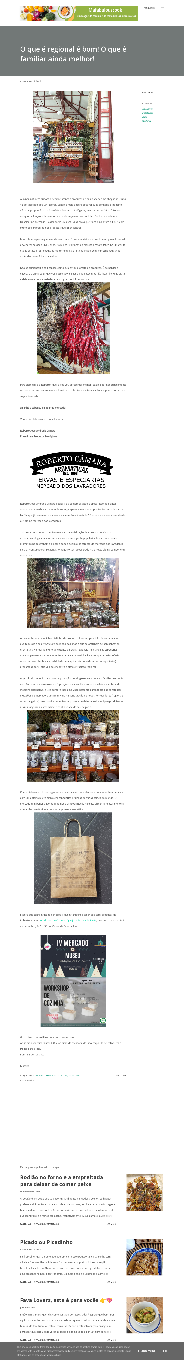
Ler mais (111, 1224)
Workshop (146, 121)
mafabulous (147, 113)
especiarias (147, 108)
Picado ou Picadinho (46, 1242)
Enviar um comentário (46, 1224)
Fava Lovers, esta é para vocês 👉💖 (66, 1300)
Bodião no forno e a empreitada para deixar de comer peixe (61, 1181)
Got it (163, 1351)
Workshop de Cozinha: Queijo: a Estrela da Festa (68, 920)
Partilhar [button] (147, 92)
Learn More (147, 1351)
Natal (144, 117)
